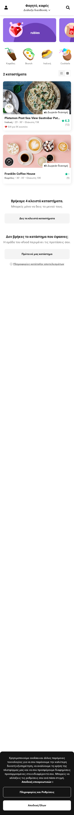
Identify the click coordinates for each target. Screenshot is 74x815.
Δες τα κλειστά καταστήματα (37, 218)
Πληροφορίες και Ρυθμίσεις (37, 792)
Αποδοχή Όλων (37, 805)
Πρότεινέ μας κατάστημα (37, 253)
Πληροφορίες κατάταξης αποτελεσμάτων (38, 264)
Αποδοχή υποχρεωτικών (36, 781)
